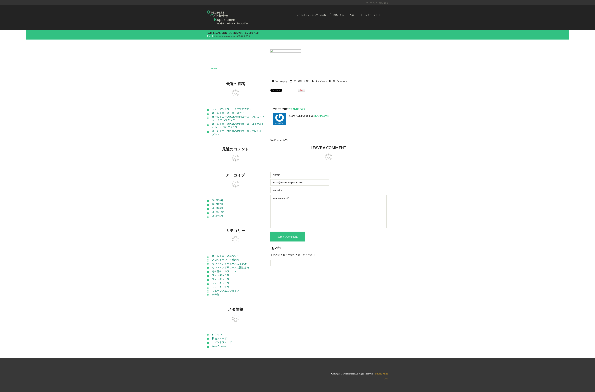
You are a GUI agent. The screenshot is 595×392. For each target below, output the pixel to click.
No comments (340, 81)
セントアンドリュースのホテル (229, 263)
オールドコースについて (225, 256)
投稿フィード (219, 338)
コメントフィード (222, 342)
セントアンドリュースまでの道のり (232, 109)
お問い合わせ (383, 3)
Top (209, 36)
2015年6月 (217, 208)
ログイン (217, 334)
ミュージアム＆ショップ (225, 290)
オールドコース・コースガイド (229, 113)
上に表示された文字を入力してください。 (293, 255)
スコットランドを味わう (225, 259)
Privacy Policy (381, 374)
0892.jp (386, 378)
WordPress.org (219, 346)
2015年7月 (217, 204)
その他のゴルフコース (224, 271)
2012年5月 (217, 216)
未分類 (215, 294)
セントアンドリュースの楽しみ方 (230, 267)
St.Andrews (321, 81)
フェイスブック (371, 3)
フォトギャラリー (222, 275)
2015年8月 (217, 200)
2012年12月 (218, 212)
